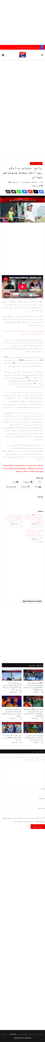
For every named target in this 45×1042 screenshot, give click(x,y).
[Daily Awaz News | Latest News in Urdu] (22, 54)
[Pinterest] (29, 191)
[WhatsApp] (18, 191)
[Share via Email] (13, 191)
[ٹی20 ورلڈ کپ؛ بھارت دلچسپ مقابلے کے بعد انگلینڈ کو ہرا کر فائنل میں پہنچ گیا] (33, 675)
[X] (35, 191)
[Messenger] (24, 191)
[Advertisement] (22, 22)
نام (43, 788)
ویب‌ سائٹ (41, 808)
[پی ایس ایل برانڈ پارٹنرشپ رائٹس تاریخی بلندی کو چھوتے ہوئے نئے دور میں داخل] (12, 675)
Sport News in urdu (31, 601)
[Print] (7, 191)
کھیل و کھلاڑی (36, 163)
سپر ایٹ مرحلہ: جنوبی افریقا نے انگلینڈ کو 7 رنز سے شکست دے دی (34, 737)
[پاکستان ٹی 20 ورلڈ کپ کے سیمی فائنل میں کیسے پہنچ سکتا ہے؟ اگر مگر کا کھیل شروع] (33, 701)
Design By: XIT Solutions (22, 1038)
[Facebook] (40, 191)
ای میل (42, 798)
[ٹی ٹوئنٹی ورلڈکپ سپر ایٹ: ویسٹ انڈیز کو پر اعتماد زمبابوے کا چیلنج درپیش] (12, 701)
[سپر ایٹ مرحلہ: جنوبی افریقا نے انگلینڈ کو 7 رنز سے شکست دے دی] (33, 727)
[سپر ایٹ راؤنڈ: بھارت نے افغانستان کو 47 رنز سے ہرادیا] (12, 727)
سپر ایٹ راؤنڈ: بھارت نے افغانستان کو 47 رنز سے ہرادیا (12, 737)
